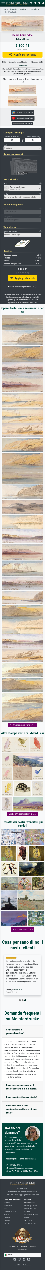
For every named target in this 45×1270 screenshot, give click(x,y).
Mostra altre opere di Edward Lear (22, 814)
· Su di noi (7, 1223)
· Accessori (28, 1220)
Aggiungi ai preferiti (24, 118)
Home (4, 9)
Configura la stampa (24, 54)
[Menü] (3, 3)
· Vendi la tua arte (30, 1209)
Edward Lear (35, 9)
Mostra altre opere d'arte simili (22, 725)
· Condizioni (8, 1206)
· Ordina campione (30, 1223)
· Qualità (27, 1211)
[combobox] (23, 148)
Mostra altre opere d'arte (22, 929)
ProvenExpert (17, 990)
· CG (5, 1209)
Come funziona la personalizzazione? (15, 1031)
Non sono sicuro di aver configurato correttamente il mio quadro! (21, 1109)
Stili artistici (13, 9)
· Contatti (7, 1203)
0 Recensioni (27, 123)
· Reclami (7, 1220)
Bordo (5, 145)
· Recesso (7, 1217)
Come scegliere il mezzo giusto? (21, 1097)
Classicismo (24, 9)
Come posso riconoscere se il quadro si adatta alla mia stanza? (21, 1087)
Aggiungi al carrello (24, 278)
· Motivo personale (30, 1206)
